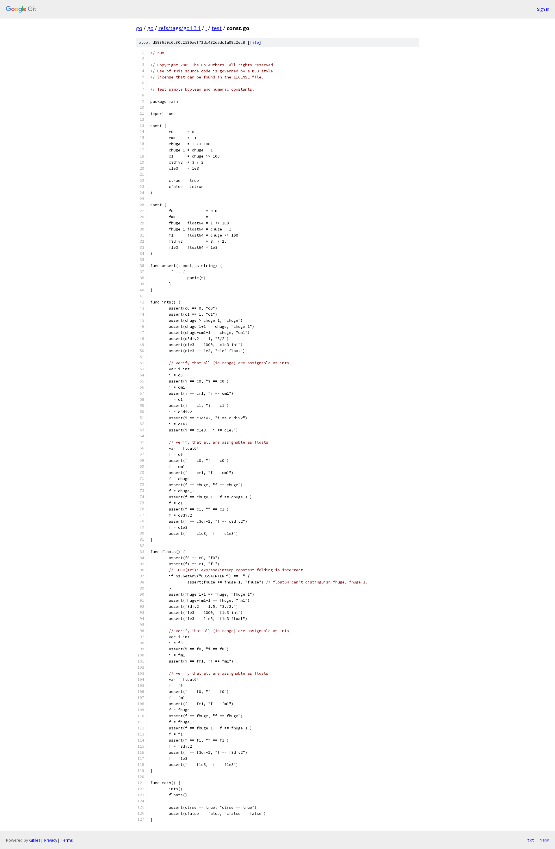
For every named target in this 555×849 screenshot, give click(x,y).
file (254, 42)
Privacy (50, 840)
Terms (67, 840)
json (544, 840)
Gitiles (34, 840)
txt (530, 840)
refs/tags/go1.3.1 (179, 28)
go (139, 28)
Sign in (543, 9)
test (217, 28)
